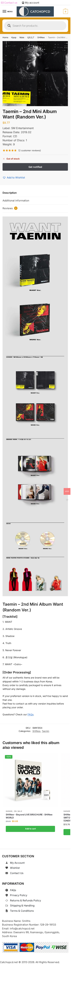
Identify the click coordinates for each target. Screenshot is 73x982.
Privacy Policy (18, 895)
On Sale (18, 811)
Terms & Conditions (22, 910)
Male (22, 37)
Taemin (45, 731)
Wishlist (15, 867)
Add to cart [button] (30, 829)
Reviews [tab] (9, 208)
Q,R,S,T (30, 37)
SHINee (41, 37)
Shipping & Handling (22, 905)
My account (31, 2)
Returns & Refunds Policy (25, 900)
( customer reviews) (29, 150)
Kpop (13, 37)
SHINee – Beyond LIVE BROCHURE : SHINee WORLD (29, 816)
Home (5, 37)
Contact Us (16, 873)
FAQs (30, 714)
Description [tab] (10, 192)
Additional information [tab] (16, 200)
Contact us (10, 2)
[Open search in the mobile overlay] (35, 25)
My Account (17, 862)
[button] (65, 11)
